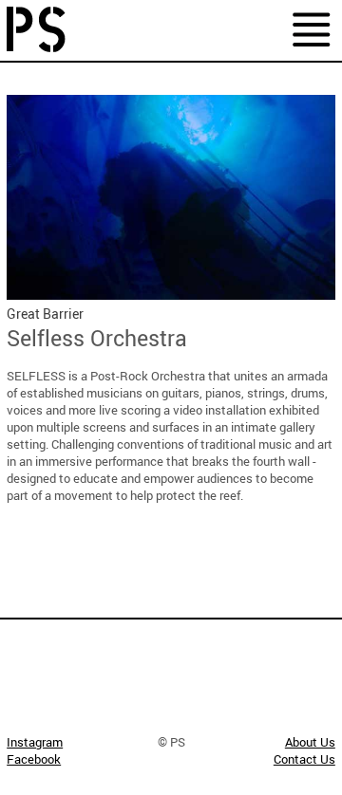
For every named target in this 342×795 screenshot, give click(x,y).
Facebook (34, 758)
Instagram (35, 741)
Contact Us (304, 758)
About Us (310, 741)
